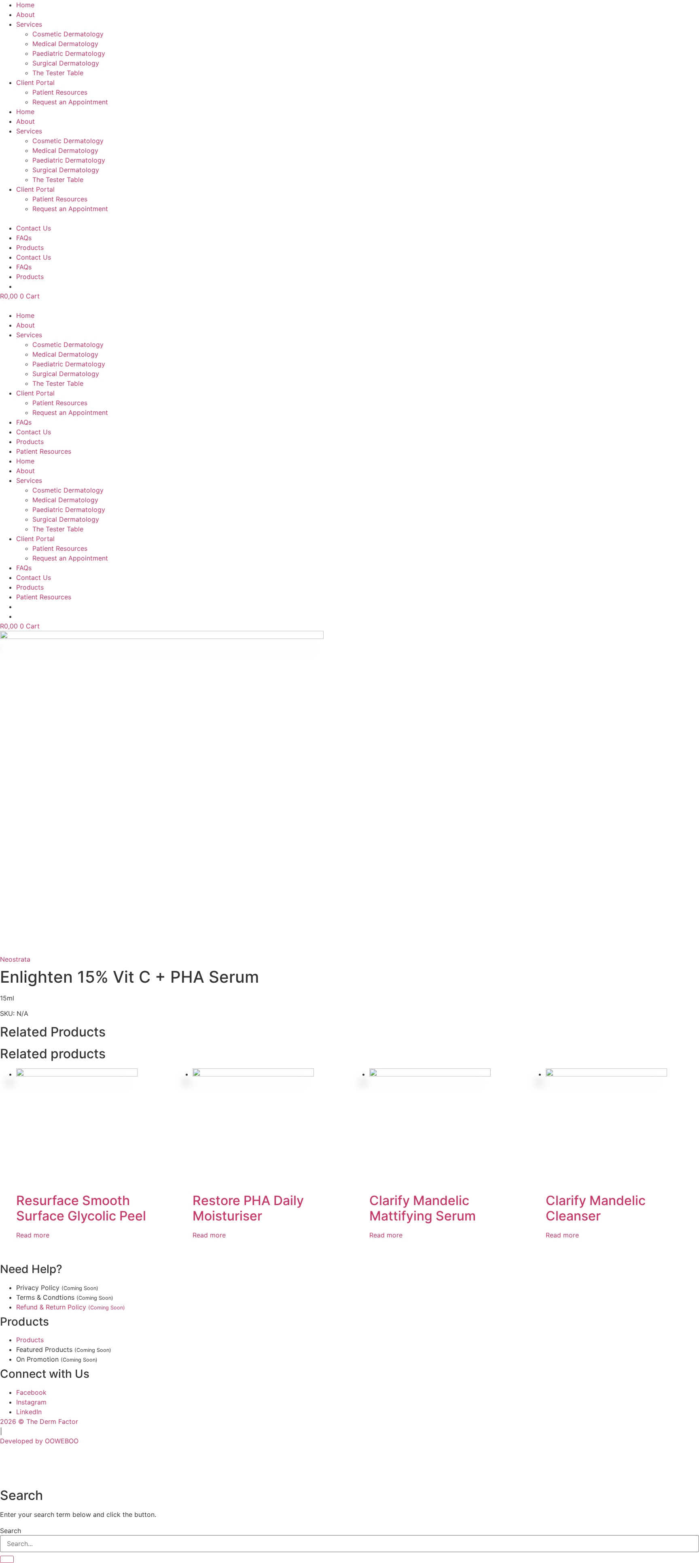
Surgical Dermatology (65, 63)
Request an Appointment (70, 102)
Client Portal (35, 82)
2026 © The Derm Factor (39, 1421)
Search (10, 1530)
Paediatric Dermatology (68, 53)
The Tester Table (57, 73)
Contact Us (33, 228)
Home (25, 5)
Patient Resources (59, 92)
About (25, 15)
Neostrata (15, 959)
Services (29, 24)
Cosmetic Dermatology (68, 34)
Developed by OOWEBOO (39, 1441)
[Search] (7, 1559)
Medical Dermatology (65, 44)
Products (30, 247)
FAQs (24, 238)
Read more (32, 1235)
